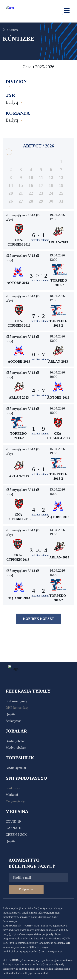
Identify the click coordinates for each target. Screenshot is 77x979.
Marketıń (12, 794)
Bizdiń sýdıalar (16, 768)
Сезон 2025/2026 (38, 66)
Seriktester (13, 788)
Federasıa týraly (16, 701)
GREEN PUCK (16, 834)
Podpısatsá (26, 889)
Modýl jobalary (16, 747)
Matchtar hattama (40, 240)
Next (70, 67)
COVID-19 (13, 821)
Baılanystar (13, 721)
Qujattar (11, 714)
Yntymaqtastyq (16, 801)
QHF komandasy (17, 707)
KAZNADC (14, 828)
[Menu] (66, 10)
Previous (7, 67)
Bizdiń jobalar (15, 741)
